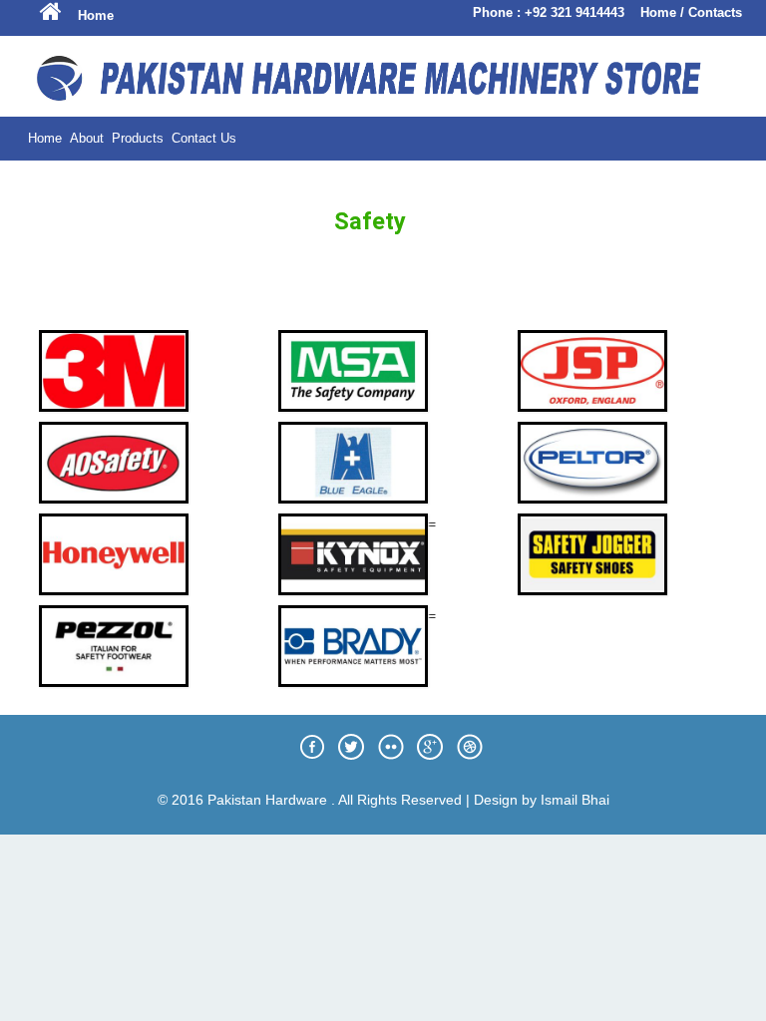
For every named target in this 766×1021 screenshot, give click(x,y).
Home (96, 15)
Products (138, 138)
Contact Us (204, 138)
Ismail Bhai (575, 800)
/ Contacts (711, 12)
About (87, 138)
